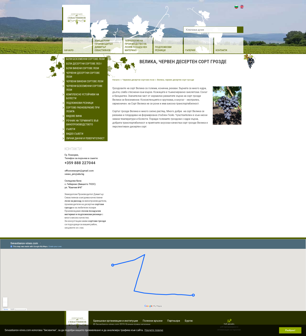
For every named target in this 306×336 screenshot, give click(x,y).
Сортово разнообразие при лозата (82, 109)
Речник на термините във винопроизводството (82, 122)
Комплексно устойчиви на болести (82, 96)
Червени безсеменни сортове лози (84, 87)
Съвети (70, 129)
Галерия (190, 50)
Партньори (173, 320)
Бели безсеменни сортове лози (85, 59)
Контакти (221, 50)
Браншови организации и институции (115, 320)
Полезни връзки (152, 320)
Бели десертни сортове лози (84, 63)
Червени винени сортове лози (84, 81)
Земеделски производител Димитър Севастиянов (104, 45)
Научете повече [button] (154, 330)
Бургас (189, 320)
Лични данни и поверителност (85, 138)
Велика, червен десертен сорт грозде (175, 80)
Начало (68, 50)
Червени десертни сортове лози (83, 74)
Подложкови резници (163, 49)
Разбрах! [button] (290, 330)
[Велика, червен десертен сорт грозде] (227, 105)
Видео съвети (74, 133)
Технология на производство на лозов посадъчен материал (136, 45)
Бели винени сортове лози (82, 68)
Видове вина (74, 116)
